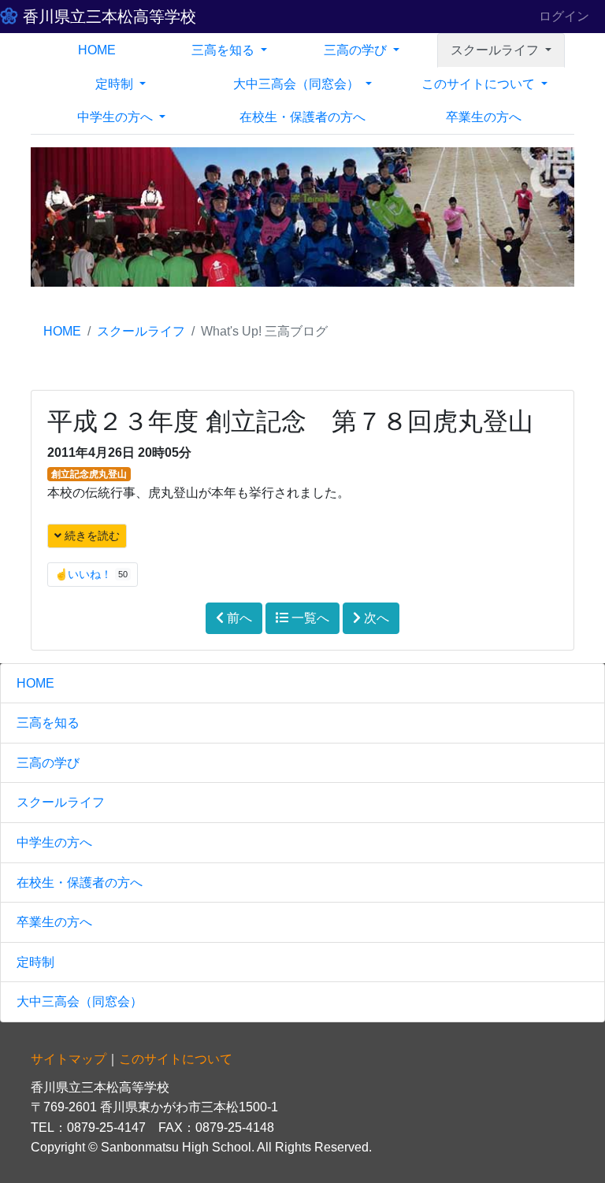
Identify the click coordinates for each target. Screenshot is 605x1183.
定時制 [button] (115, 84)
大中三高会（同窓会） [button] (297, 84)
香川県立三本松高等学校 (107, 16)
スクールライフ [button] (496, 50)
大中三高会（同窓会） (80, 1001)
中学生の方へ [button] (116, 117)
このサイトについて (175, 1059)
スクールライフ (141, 331)
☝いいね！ (91, 574)
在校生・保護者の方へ (302, 117)
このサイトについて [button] (479, 84)
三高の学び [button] (357, 50)
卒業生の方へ (483, 117)
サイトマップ (68, 1059)
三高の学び (48, 763)
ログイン (564, 16)
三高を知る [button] (224, 50)
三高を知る (48, 722)
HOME (97, 50)
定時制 (35, 962)
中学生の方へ (54, 842)
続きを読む (90, 535)
